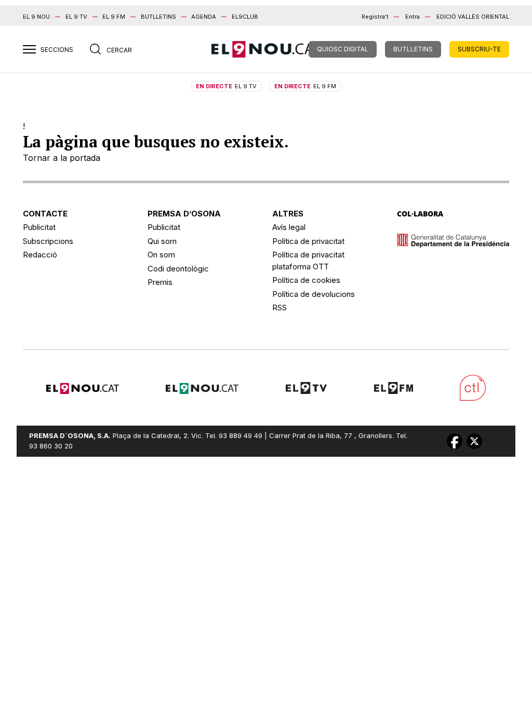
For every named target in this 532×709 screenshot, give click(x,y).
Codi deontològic (178, 269)
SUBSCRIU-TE (479, 49)
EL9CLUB (245, 16)
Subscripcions (48, 241)
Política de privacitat (308, 241)
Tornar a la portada (61, 158)
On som (161, 255)
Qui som (162, 241)
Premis (160, 282)
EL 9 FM (113, 16)
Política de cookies (306, 280)
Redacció (40, 255)
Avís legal (288, 227)
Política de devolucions (313, 294)
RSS (279, 307)
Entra (412, 16)
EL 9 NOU (36, 16)
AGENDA (203, 16)
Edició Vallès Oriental (472, 16)
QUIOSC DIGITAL (342, 49)
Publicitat (39, 227)
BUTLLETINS (158, 16)
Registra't (375, 16)
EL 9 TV (76, 16)
